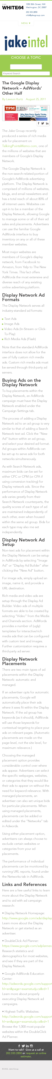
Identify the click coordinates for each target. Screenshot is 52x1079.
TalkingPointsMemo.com (19, 146)
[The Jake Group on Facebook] (38, 123)
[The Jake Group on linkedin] (27, 1046)
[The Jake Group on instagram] (31, 1046)
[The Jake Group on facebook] (19, 1046)
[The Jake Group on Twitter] (42, 123)
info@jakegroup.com (35, 15)
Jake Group (12, 13)
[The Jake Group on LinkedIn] (47, 123)
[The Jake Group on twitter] (23, 1046)
